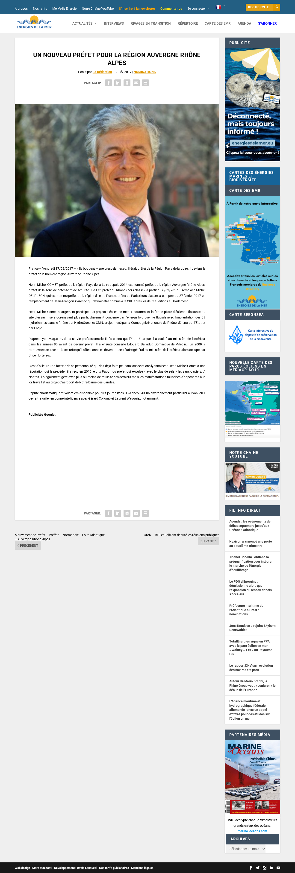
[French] (220, 7)
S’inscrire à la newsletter (137, 8)
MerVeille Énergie (64, 8)
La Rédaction (102, 72)
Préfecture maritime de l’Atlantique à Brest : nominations (246, 610)
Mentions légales (142, 868)
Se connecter (196, 8)
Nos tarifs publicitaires (114, 868)
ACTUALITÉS (82, 24)
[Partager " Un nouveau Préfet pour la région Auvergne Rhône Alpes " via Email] (136, 83)
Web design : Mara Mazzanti (33, 868)
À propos (21, 8)
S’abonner (267, 24)
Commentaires (171, 8)
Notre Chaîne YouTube (98, 8)
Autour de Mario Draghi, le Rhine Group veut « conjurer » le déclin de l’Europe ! (252, 685)
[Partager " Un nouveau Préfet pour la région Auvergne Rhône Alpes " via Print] (145, 83)
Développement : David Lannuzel (75, 868)
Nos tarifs (40, 8)
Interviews (114, 24)
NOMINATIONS (145, 72)
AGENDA (244, 24)
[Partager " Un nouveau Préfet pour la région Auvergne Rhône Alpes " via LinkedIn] (117, 83)
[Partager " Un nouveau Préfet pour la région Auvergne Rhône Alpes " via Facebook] (108, 83)
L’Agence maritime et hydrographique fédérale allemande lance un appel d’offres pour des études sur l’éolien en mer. (249, 709)
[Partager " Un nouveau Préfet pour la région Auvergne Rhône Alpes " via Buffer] (127, 83)
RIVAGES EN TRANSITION (151, 24)
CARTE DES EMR (218, 24)
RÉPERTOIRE (188, 24)
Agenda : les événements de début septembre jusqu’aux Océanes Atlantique (250, 526)
